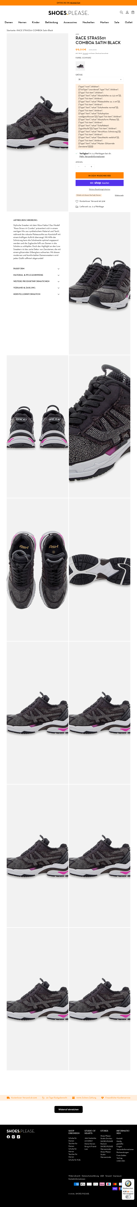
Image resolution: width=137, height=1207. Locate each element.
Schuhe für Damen (72, 1139)
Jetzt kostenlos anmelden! (90, 1139)
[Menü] (132, 1180)
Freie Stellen (121, 1155)
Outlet (128, 22)
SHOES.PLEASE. (83, 1194)
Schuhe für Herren (72, 1150)
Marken (104, 22)
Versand (85, 53)
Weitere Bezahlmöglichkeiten (99, 189)
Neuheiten (75, 3)
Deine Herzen (90, 1144)
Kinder (36, 22)
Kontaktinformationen (76, 1179)
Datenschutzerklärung (90, 1176)
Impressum (117, 1176)
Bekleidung (51, 22)
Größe (79, 75)
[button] (121, 11)
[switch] (128, 1196)
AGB (102, 1176)
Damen (9, 22)
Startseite (11, 30)
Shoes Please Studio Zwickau (106, 1137)
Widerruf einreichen (68, 1109)
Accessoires (70, 22)
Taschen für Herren (72, 1155)
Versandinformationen (125, 1149)
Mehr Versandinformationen (92, 157)
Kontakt (120, 1138)
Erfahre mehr (119, 195)
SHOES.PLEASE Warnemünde (106, 1148)
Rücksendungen (123, 1152)
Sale (116, 22)
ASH (77, 34)
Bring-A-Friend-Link (91, 1148)
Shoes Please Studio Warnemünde (105, 1154)
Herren (22, 22)
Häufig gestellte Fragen (120, 1143)
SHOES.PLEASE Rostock (106, 1142)
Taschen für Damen (72, 1145)
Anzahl (79, 162)
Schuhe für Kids (74, 1160)
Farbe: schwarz (83, 58)
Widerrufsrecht (74, 1176)
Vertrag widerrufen (121, 1159)
